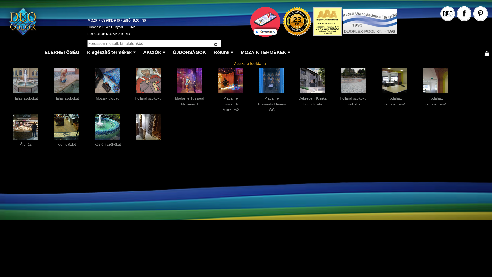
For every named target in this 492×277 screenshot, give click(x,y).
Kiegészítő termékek (109, 52)
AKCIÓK (152, 52)
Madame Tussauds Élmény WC (271, 104)
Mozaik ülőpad (107, 98)
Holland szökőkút (148, 98)
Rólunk (221, 52)
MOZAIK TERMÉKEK (263, 52)
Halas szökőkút (25, 98)
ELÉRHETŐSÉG (62, 52)
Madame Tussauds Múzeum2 (231, 104)
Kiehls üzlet (66, 144)
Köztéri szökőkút (107, 144)
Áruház (26, 144)
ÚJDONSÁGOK (189, 52)
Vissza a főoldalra (249, 63)
